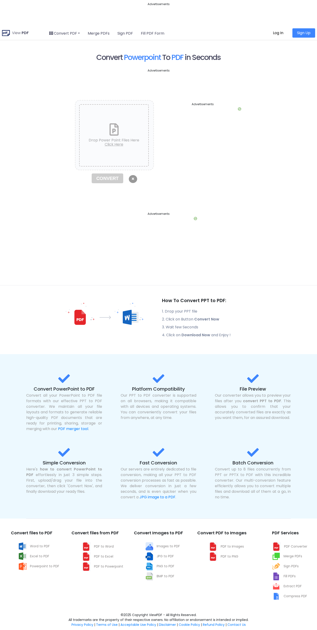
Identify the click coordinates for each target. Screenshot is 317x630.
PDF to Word (104, 546)
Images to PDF (168, 546)
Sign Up (304, 33)
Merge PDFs (99, 33)
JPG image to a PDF (157, 497)
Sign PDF (125, 33)
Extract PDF (293, 586)
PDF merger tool (73, 428)
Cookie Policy (189, 624)
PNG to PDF (165, 566)
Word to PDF (40, 546)
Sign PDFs (291, 566)
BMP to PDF (165, 576)
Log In (278, 33)
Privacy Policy (82, 624)
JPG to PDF (165, 556)
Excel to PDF (39, 556)
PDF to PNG (229, 556)
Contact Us (236, 624)
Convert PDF (65, 33)
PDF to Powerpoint (108, 566)
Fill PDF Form (152, 33)
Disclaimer (167, 624)
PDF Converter (295, 546)
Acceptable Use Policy (138, 624)
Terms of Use (107, 624)
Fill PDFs (290, 576)
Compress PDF (295, 596)
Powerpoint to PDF (44, 566)
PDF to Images (232, 546)
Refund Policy (214, 624)
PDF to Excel (103, 556)
